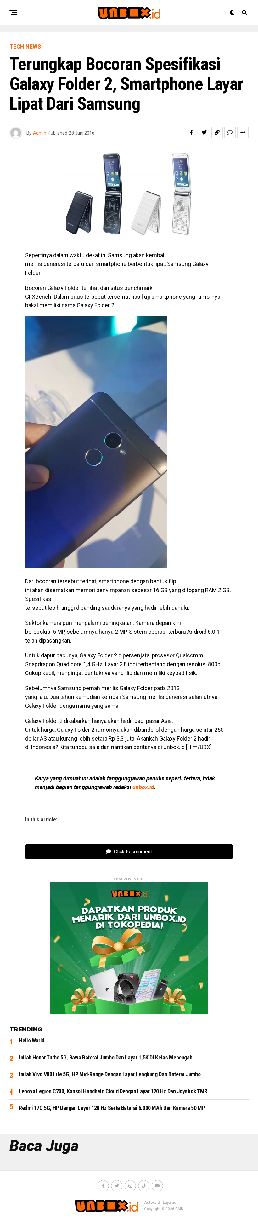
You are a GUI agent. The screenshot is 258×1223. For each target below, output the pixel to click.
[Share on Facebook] (191, 132)
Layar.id (169, 1202)
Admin (39, 133)
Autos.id (152, 1202)
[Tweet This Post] (204, 132)
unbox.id (143, 787)
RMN (179, 1209)
